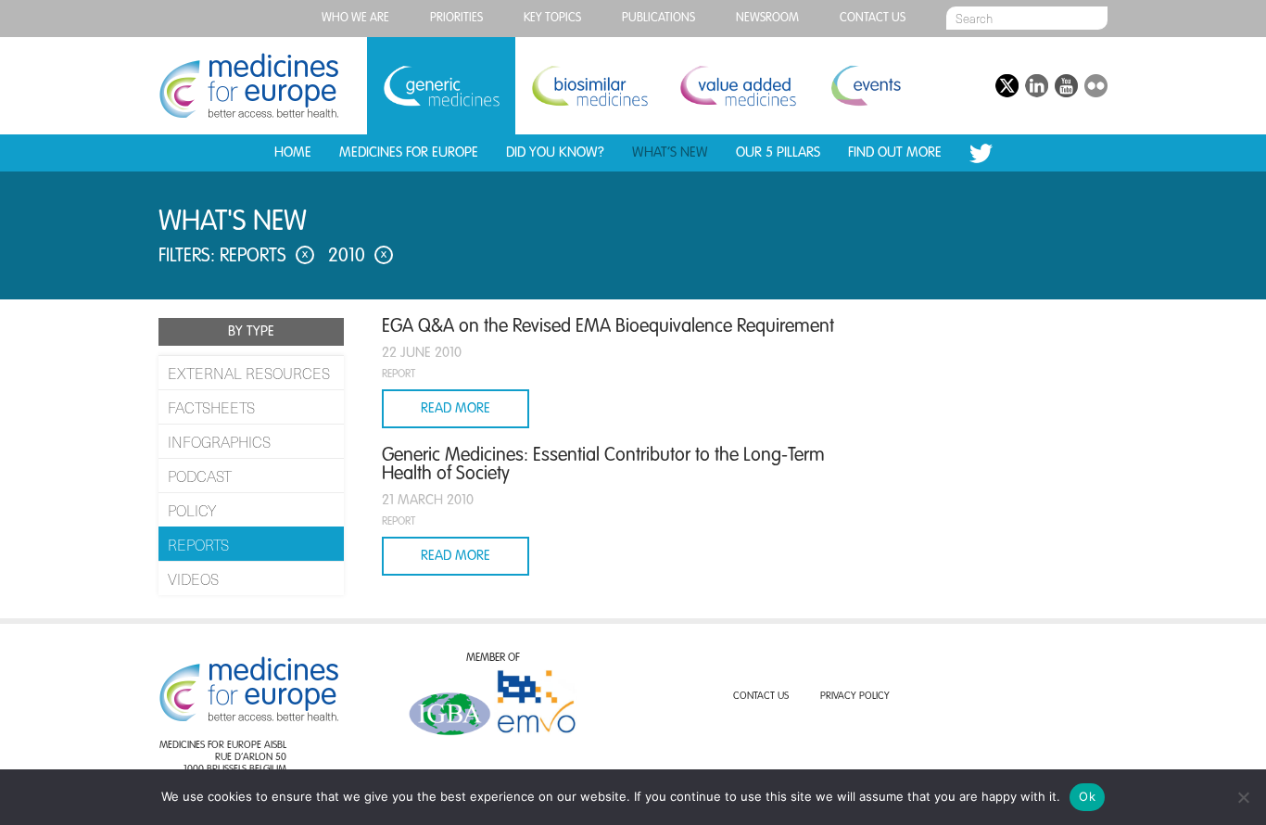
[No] (1243, 797)
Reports (198, 544)
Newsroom (767, 18)
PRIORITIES (456, 18)
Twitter (981, 152)
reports (264, 257)
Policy (192, 510)
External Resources (249, 373)
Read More (455, 408)
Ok (1087, 796)
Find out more (895, 152)
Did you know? (555, 152)
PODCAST (200, 475)
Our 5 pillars (778, 152)
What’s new (670, 152)
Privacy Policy (855, 697)
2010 (357, 257)
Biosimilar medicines (589, 85)
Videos (193, 578)
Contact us (872, 18)
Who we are (355, 18)
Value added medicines (738, 85)
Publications (658, 18)
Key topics (552, 18)
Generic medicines (441, 85)
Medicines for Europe (408, 152)
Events (865, 85)
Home (292, 152)
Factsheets (211, 407)
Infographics (219, 441)
